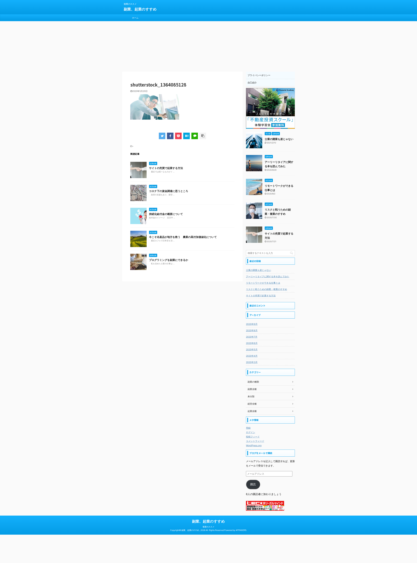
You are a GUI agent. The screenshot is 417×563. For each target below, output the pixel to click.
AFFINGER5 (241, 530)
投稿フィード (253, 436)
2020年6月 (252, 343)
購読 (253, 484)
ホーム (135, 17)
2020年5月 (252, 349)
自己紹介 (252, 82)
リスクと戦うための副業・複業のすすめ (266, 289)
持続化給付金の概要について (166, 214)
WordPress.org (254, 445)
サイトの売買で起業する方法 (166, 168)
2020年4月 (252, 355)
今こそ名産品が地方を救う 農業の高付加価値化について (183, 237)
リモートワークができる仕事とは (263, 282)
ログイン (250, 432)
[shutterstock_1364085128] (186, 136)
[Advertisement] (208, 45)
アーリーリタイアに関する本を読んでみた (267, 276)
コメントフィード (255, 441)
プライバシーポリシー (259, 75)
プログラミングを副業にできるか (168, 260)
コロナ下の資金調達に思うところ (168, 191)
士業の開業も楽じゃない (279, 139)
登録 (248, 427)
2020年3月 (252, 362)
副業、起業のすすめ (140, 9)
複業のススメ (208, 527)
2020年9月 (252, 324)
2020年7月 (251, 336)
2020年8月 (252, 330)
